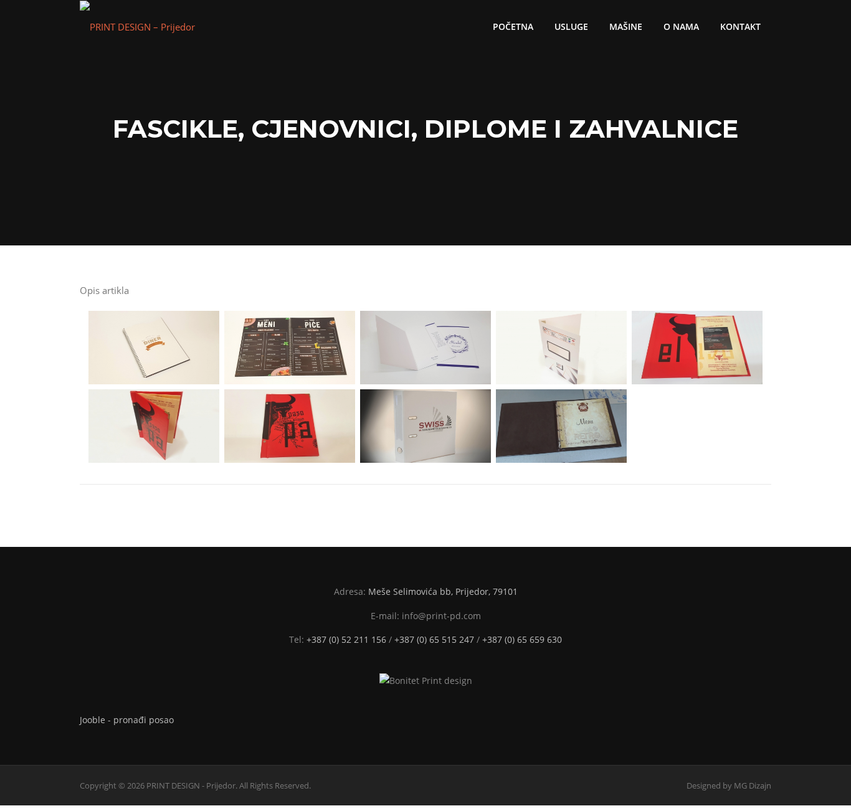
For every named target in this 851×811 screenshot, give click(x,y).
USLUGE (571, 26)
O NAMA (681, 26)
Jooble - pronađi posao (127, 720)
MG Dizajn (752, 785)
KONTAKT (740, 26)
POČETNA (513, 26)
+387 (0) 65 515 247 (434, 639)
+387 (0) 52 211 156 (346, 639)
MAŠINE (625, 26)
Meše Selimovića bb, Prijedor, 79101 (443, 591)
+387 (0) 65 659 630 (522, 639)
